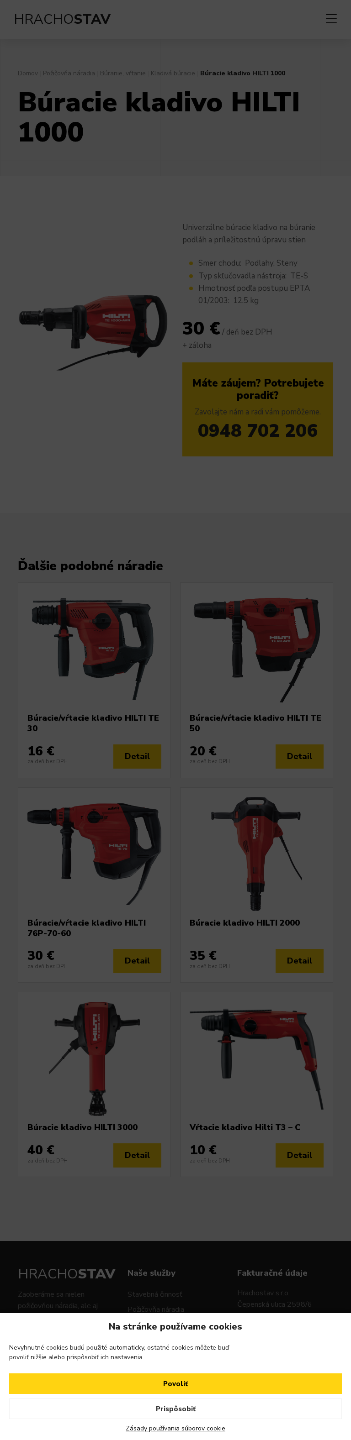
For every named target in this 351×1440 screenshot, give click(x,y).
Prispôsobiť (176, 1409)
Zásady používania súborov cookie (175, 1428)
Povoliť (175, 1383)
